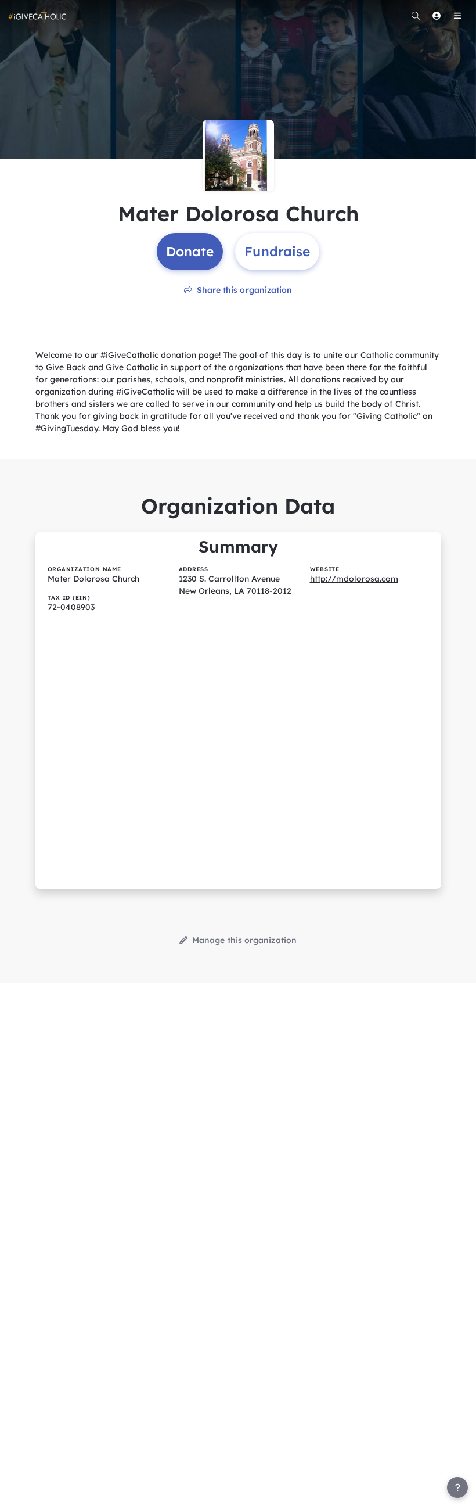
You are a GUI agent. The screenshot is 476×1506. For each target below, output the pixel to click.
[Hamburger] (457, 15)
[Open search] (415, 15)
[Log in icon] (436, 15)
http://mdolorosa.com (354, 578)
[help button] (457, 1487)
